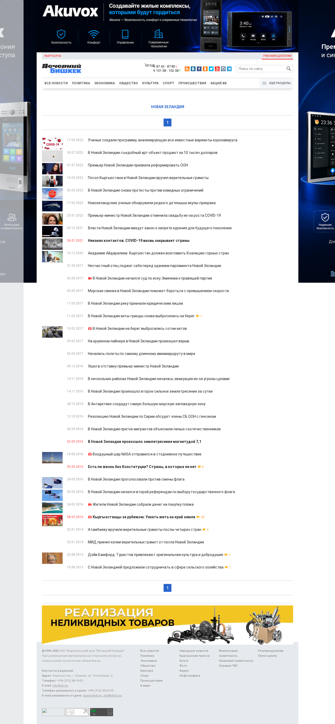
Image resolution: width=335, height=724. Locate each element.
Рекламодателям (277, 56)
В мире (145, 685)
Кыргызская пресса (195, 656)
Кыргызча (52, 56)
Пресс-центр (267, 656)
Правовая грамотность (236, 660)
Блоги (184, 660)
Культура (150, 83)
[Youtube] (217, 68)
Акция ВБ (218, 83)
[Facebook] (199, 68)
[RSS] (187, 68)
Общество (128, 83)
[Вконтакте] (193, 68)
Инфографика (190, 675)
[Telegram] (229, 68)
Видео (184, 670)
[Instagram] (223, 68)
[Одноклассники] (205, 68)
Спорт (168, 83)
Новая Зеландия (167, 107)
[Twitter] (211, 68)
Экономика (104, 83)
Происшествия (192, 83)
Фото (183, 665)
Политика (81, 83)
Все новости (56, 83)
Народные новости (194, 651)
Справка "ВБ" (228, 665)
